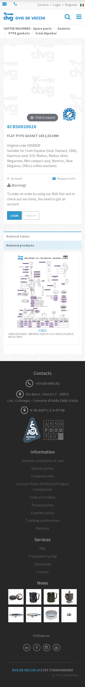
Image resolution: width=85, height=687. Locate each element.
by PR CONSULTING (65, 675)
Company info (42, 476)
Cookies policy (42, 512)
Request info (66, 178)
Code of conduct (42, 497)
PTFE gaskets (19, 33)
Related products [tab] (20, 245)
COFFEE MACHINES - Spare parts (28, 28)
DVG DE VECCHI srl (26, 670)
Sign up (31, 215)
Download (42, 564)
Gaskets (63, 28)
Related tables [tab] (18, 236)
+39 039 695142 (46, 383)
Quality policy (42, 468)
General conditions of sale (42, 460)
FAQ (42, 548)
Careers (43, 5)
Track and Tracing (42, 556)
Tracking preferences (43, 520)
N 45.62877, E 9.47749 (46, 410)
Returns (42, 528)
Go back (16, 178)
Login (57, 5)
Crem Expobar (46, 33)
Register (71, 5)
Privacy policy (43, 505)
